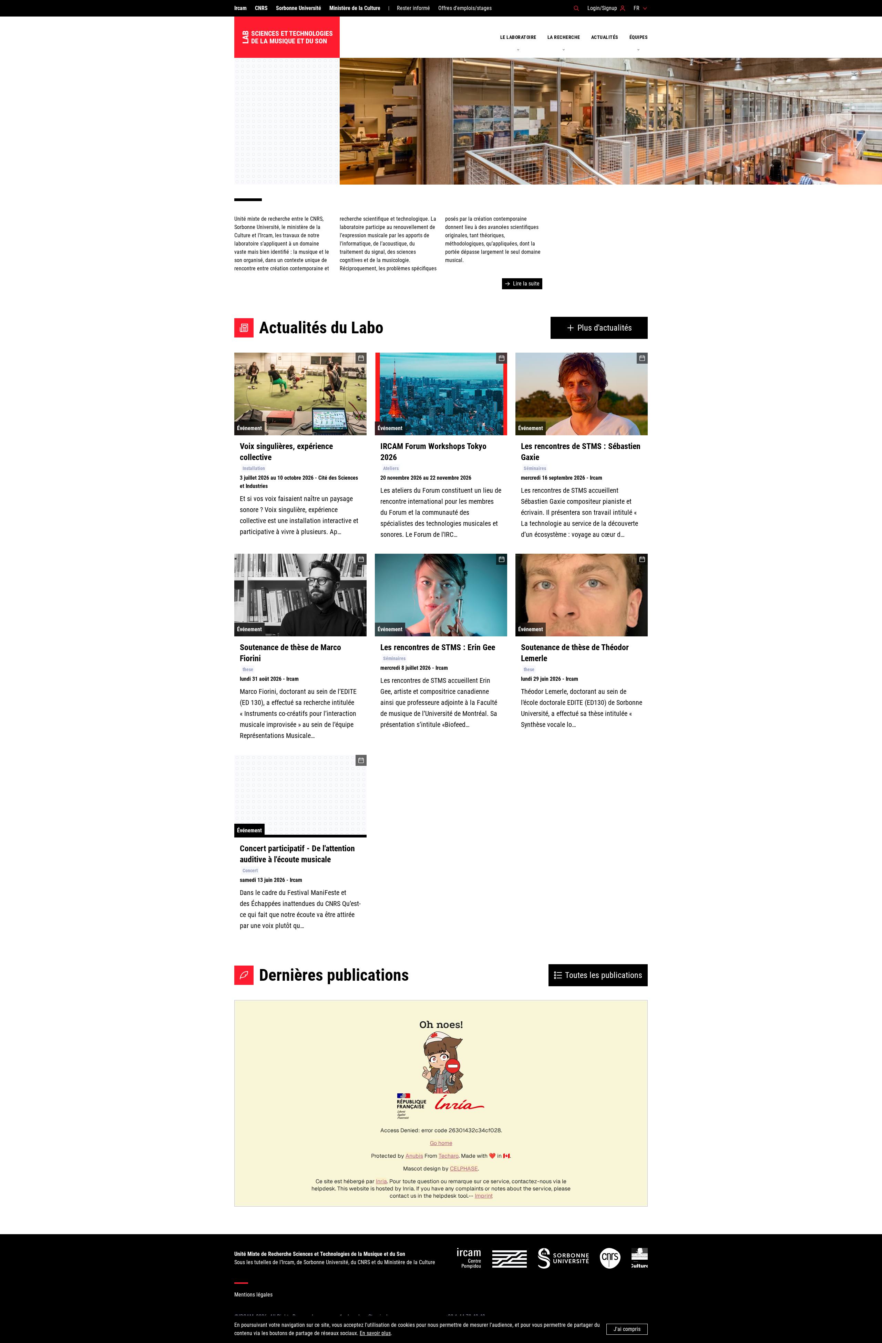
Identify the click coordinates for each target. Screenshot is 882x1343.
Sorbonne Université (298, 8)
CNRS (261, 8)
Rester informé (413, 8)
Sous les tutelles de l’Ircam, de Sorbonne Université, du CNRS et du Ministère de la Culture (334, 1258)
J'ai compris (627, 1329)
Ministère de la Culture (354, 8)
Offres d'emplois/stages (465, 8)
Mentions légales (253, 1294)
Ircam (240, 8)
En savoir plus (375, 1333)
